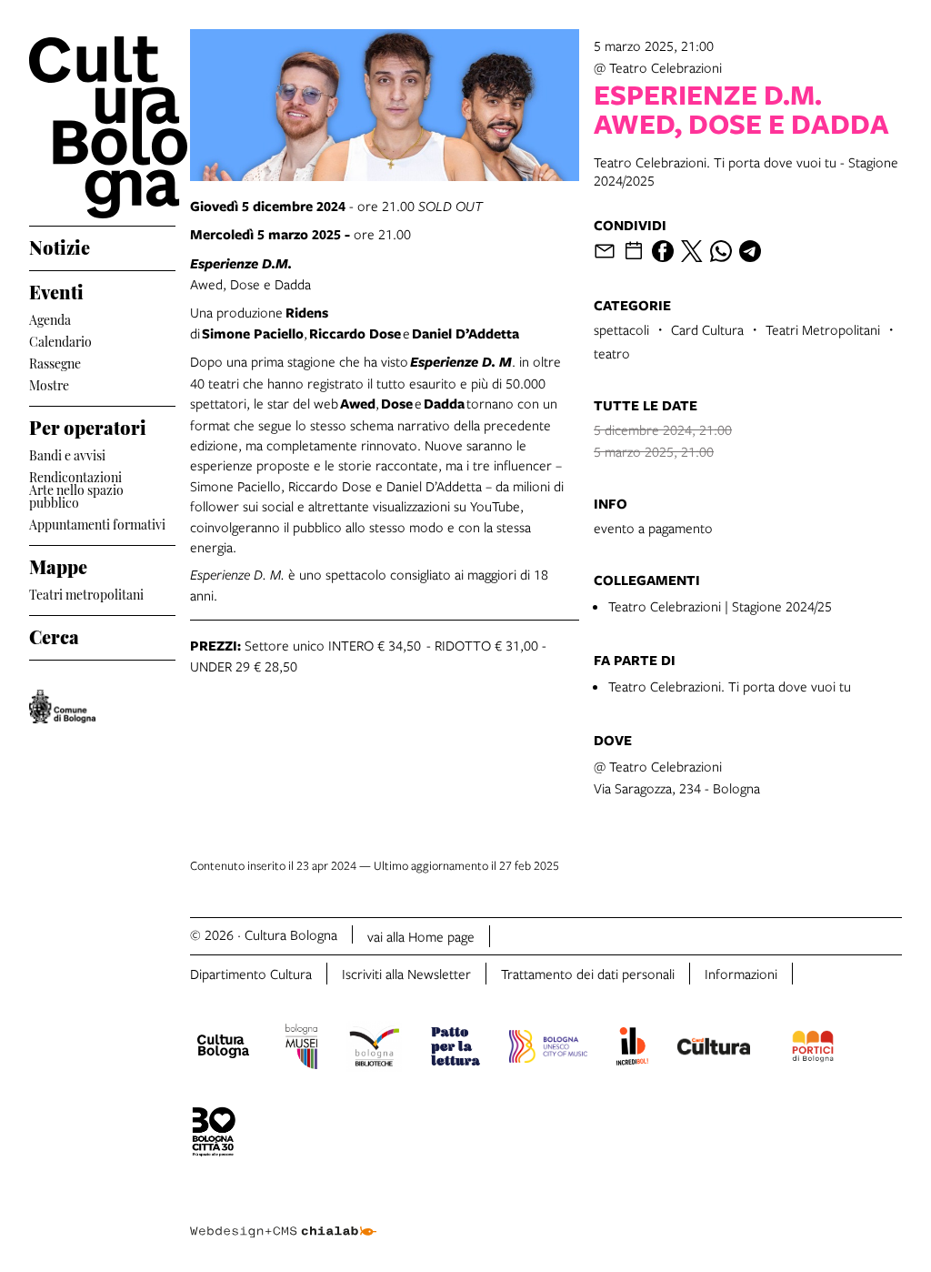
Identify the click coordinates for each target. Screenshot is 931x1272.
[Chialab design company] (282, 1217)
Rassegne (55, 361)
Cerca (54, 634)
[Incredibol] (632, 1049)
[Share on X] (692, 251)
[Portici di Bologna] (812, 1049)
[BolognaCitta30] (213, 1134)
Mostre (49, 383)
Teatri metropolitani (86, 593)
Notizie (59, 245)
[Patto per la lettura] (455, 1049)
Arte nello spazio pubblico (76, 496)
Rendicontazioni (75, 475)
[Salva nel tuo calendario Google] (634, 251)
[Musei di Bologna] (301, 1049)
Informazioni (741, 973)
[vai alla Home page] (102, 127)
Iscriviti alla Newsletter (406, 973)
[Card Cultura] (713, 1049)
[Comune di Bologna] (62, 706)
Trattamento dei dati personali (588, 973)
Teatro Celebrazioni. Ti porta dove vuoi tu (729, 686)
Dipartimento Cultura (251, 973)
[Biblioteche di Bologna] (374, 1049)
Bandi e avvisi (67, 453)
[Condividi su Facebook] (663, 251)
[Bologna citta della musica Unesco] (548, 1049)
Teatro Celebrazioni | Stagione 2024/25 (720, 606)
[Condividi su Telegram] (750, 251)
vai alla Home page (421, 936)
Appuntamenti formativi (97, 522)
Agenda (50, 318)
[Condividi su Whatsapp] (721, 251)
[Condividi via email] (605, 251)
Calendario (60, 340)
